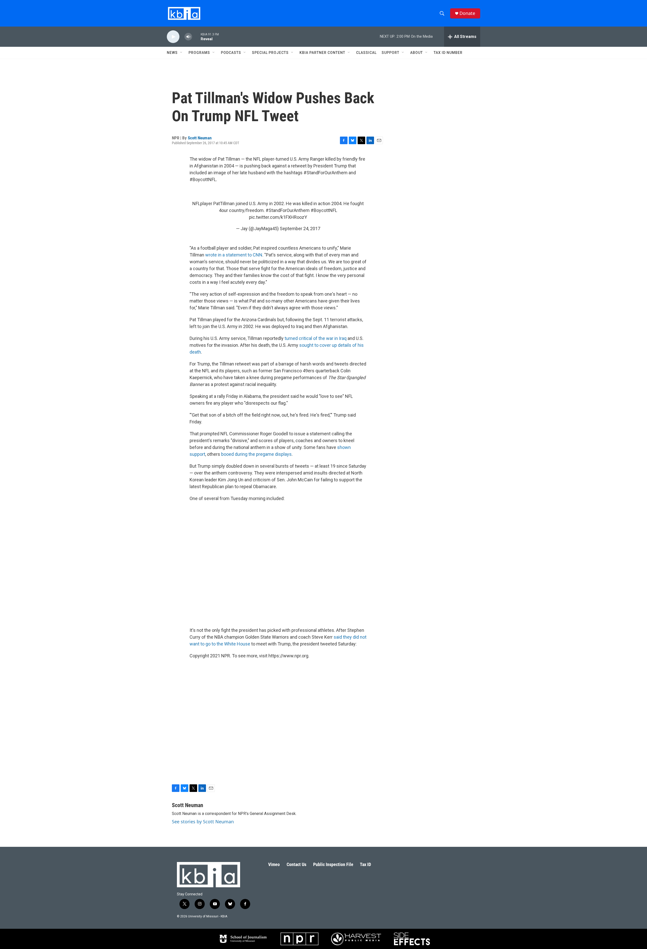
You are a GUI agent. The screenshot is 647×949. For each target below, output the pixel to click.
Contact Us (296, 864)
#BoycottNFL (324, 210)
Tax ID (365, 864)
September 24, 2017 (300, 228)
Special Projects (270, 53)
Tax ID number (448, 53)
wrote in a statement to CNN (233, 254)
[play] (173, 37)
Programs (199, 53)
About (416, 53)
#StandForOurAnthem (288, 210)
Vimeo (274, 864)
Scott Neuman (200, 137)
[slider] (196, 36)
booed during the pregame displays (256, 454)
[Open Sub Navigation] (181, 53)
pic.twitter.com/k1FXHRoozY (278, 217)
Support (390, 53)
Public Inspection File (333, 864)
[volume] (188, 36)
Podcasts (231, 53)
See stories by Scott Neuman (203, 821)
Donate (467, 13)
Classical (366, 53)
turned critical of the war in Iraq (315, 338)
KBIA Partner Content (322, 53)
